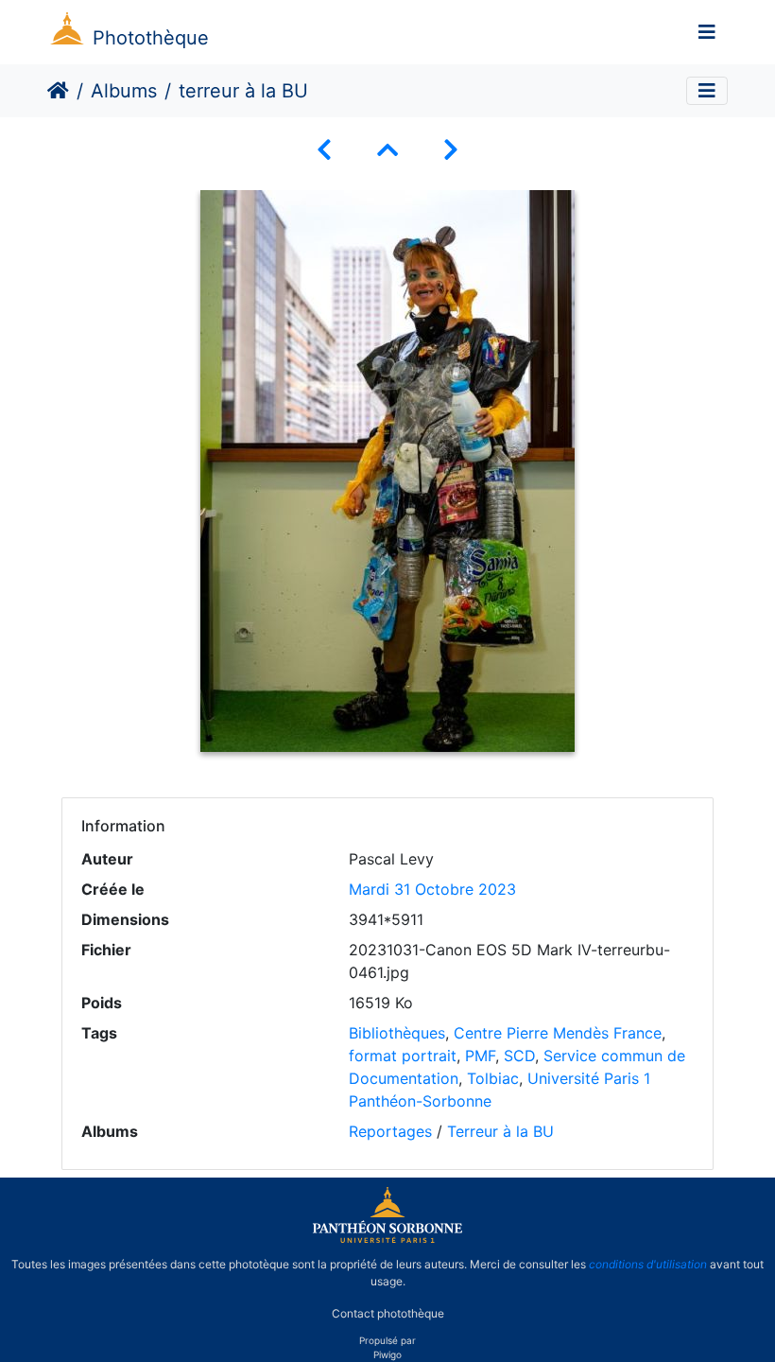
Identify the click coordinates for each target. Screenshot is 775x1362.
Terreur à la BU (500, 1131)
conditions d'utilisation (648, 1264)
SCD (519, 1055)
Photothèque (151, 37)
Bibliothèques (397, 1032)
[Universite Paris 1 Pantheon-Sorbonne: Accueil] (387, 1239)
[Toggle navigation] (707, 32)
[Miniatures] (387, 150)
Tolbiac (493, 1078)
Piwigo (387, 1354)
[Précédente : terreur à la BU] (324, 150)
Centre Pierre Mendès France (558, 1032)
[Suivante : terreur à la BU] (451, 150)
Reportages (390, 1131)
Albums (124, 90)
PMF (480, 1055)
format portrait (402, 1055)
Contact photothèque (388, 1313)
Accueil (58, 91)
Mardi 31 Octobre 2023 (432, 889)
